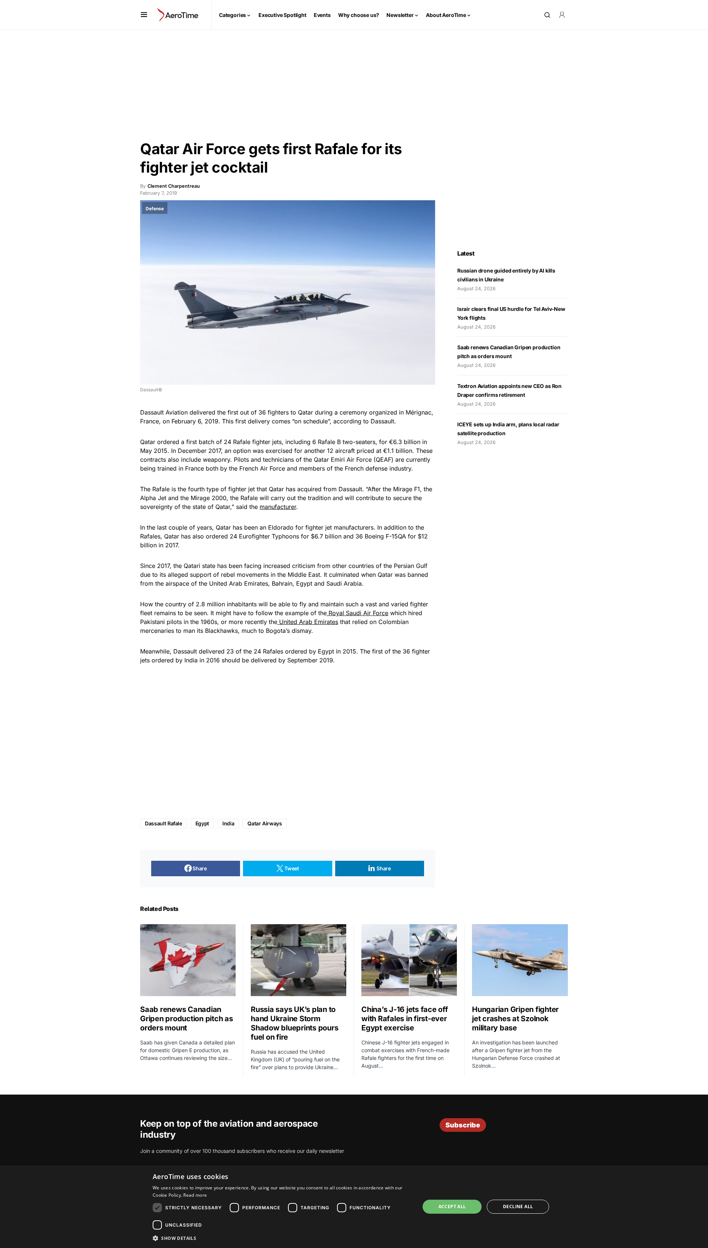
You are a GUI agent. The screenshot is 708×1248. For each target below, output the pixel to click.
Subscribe (462, 1125)
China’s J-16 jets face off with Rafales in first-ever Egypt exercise (404, 1018)
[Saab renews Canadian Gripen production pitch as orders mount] (188, 960)
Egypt (202, 823)
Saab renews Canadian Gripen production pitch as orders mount (186, 1018)
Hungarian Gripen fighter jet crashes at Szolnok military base (515, 1018)
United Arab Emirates (307, 621)
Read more (195, 1195)
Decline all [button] (518, 1206)
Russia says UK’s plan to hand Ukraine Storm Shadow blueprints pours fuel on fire (294, 1023)
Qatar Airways (264, 823)
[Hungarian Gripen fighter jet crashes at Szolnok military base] (520, 960)
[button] (144, 14)
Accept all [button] (452, 1206)
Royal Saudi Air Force (357, 613)
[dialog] (354, 1206)
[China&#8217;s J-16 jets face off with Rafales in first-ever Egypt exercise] (409, 960)
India (228, 823)
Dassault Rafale (163, 823)
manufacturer (278, 506)
